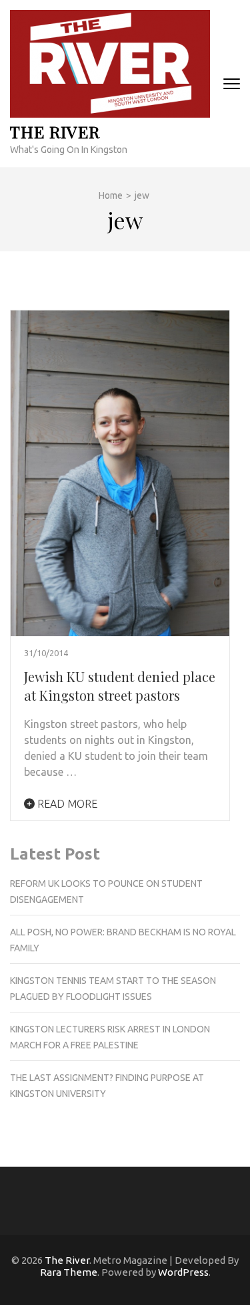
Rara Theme (68, 1272)
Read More (66, 804)
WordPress (183, 1272)
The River (55, 131)
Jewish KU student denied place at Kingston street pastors (119, 685)
